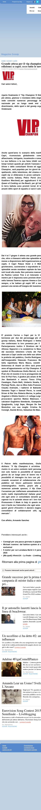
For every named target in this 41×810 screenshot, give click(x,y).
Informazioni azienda (30, 750)
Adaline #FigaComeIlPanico (20, 659)
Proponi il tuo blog (17, 1)
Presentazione (28, 745)
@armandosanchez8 (30, 69)
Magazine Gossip (10, 54)
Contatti (4, 748)
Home (4, 1)
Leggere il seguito (20, 647)
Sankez (21, 69)
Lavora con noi (7, 750)
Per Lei (32, 11)
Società (32, 7)
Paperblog (12, 9)
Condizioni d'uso (29, 748)
